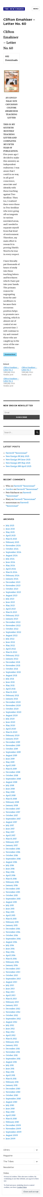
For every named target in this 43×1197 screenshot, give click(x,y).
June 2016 (10, 868)
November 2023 (13, 585)
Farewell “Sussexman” (16, 453)
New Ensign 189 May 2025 (18, 463)
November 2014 (13, 932)
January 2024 (12, 579)
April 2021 (10, 689)
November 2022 (13, 625)
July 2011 (10, 1065)
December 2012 (13, 1008)
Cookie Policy (22, 1187)
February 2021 (12, 695)
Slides (6, 1173)
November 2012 (13, 1012)
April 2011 (10, 1075)
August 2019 (11, 755)
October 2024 (12, 549)
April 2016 (10, 875)
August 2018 (11, 782)
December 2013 (13, 968)
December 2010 (13, 1088)
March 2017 (11, 839)
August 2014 (11, 942)
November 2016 (13, 852)
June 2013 (10, 988)
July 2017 (10, 825)
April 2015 (10, 915)
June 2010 (10, 1108)
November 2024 (13, 545)
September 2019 (13, 752)
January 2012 (12, 1045)
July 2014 (10, 945)
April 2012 (10, 1035)
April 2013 (10, 995)
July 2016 (10, 865)
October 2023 (12, 589)
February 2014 (12, 962)
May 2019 (10, 762)
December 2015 (13, 888)
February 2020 (12, 735)
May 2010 (10, 1112)
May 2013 (10, 992)
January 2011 (11, 1085)
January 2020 (12, 739)
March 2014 (11, 958)
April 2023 (11, 609)
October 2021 (12, 669)
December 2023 (13, 582)
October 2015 (12, 895)
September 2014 (13, 938)
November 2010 (13, 1092)
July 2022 (10, 639)
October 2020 (12, 709)
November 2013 (13, 972)
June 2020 (10, 722)
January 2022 (12, 659)
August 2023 (11, 595)
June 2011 (10, 1068)
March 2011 (11, 1078)
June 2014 (10, 948)
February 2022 (12, 655)
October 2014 (12, 935)
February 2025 (12, 542)
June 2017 (10, 829)
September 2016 (13, 858)
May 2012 (10, 1032)
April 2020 (11, 729)
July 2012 (10, 1025)
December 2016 (13, 849)
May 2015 (10, 912)
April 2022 (11, 649)
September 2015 (13, 898)
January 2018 (12, 805)
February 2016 (12, 882)
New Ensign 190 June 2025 (18, 459)
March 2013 (11, 998)
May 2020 (10, 725)
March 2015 (11, 918)
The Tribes (8, 1161)
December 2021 (13, 662)
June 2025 (10, 529)
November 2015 (13, 892)
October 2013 (12, 975)
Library (6, 1150)
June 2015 (10, 908)
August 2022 (11, 635)
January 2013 (12, 1005)
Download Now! (10, 354)
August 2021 (11, 675)
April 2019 (10, 765)
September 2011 (13, 1058)
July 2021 (10, 679)
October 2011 (12, 1055)
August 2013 (11, 982)
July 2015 (10, 905)
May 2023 (10, 605)
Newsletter (8, 1167)
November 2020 (13, 705)
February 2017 (12, 842)
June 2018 (10, 789)
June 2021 (10, 682)
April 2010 (11, 1115)
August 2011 (11, 1062)
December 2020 (13, 702)
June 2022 (10, 642)
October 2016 (12, 855)
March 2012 (11, 1038)
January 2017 (12, 845)
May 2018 (10, 792)
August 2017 (11, 822)
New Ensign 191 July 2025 (17, 456)
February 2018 (12, 802)
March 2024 (11, 572)
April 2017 (10, 835)
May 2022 (10, 645)
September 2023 (13, 592)
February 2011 (12, 1082)
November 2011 (13, 1052)
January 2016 (12, 885)
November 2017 (13, 812)
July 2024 (10, 559)
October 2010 (12, 1095)
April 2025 (11, 535)
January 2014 (12, 965)
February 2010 (12, 1122)
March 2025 (11, 539)
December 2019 (13, 742)
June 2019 (10, 759)
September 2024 (13, 552)
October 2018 (12, 775)
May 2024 (10, 565)
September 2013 (13, 978)
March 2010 (11, 1118)
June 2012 (10, 1028)
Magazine (8, 1156)
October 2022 (12, 629)
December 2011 (13, 1048)
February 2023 (12, 615)
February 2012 (12, 1042)
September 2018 (13, 779)
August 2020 (12, 715)
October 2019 (12, 749)
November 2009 (13, 1128)
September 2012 (13, 1018)
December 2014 (13, 928)
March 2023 (11, 612)
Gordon (9, 489)
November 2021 (13, 665)
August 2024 (12, 555)
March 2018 (11, 799)
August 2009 (12, 1135)
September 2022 (13, 632)
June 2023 (10, 602)
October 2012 (12, 1015)
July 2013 (10, 985)
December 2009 (13, 1125)
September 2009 (13, 1132)
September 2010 (13, 1098)
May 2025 (10, 532)
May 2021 (10, 685)
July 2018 (10, 785)
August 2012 (11, 1022)
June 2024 (10, 562)
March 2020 (11, 732)
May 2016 (10, 872)
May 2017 (10, 832)
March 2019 (11, 769)
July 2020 (10, 719)
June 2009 (10, 1138)
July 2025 (10, 525)
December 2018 (13, 772)
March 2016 (11, 878)
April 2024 (11, 569)
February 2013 (12, 1002)
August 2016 (11, 862)
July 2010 (10, 1105)
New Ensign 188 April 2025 (18, 466)
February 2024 (12, 575)
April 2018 (11, 795)
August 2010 (11, 1102)
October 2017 (12, 815)
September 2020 (13, 712)
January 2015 (12, 925)
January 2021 (12, 699)
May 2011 (10, 1072)
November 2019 (13, 745)
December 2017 (13, 809)
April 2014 (10, 955)
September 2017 (13, 819)
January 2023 (12, 619)
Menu (35, 9)
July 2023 (10, 599)
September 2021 (13, 672)
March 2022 (11, 652)
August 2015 (11, 902)
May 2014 (10, 952)
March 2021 (11, 692)
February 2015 (12, 922)
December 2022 (13, 622)
